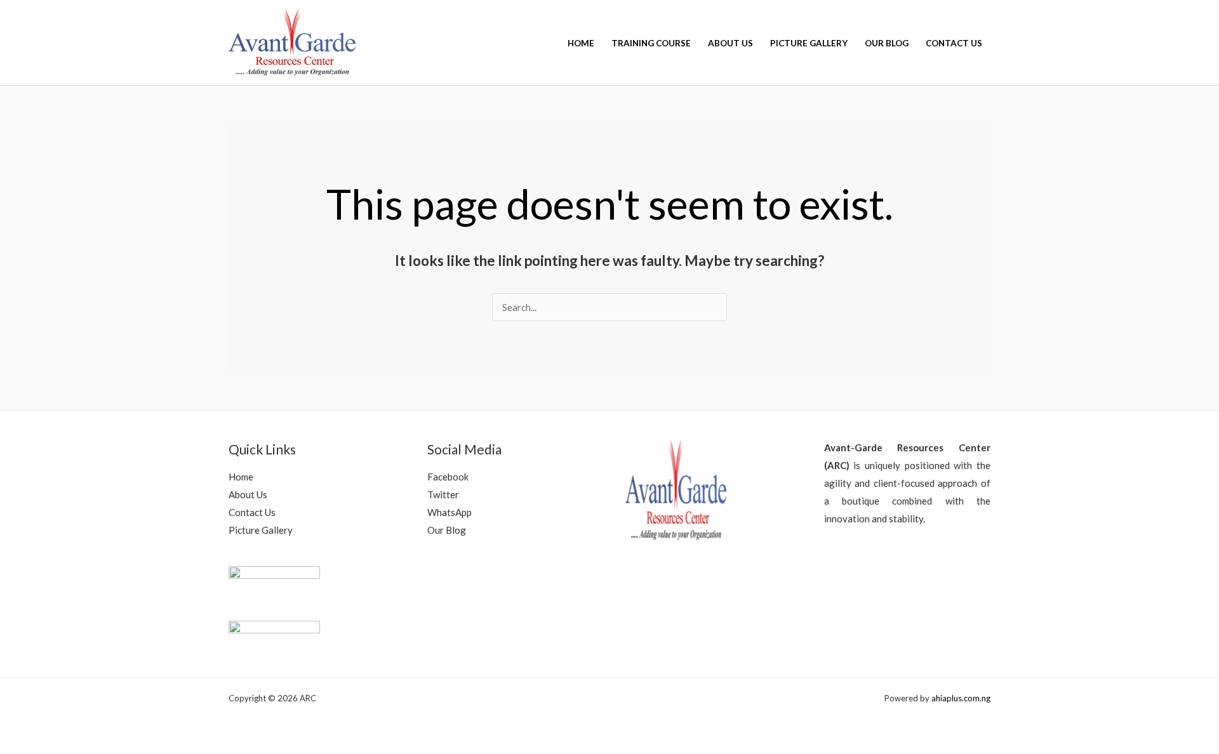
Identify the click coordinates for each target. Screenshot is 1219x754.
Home (581, 43)
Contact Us (954, 43)
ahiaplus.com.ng (960, 698)
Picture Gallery (809, 43)
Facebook (448, 476)
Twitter (443, 494)
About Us (730, 43)
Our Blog (887, 43)
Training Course (651, 43)
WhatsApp (449, 512)
